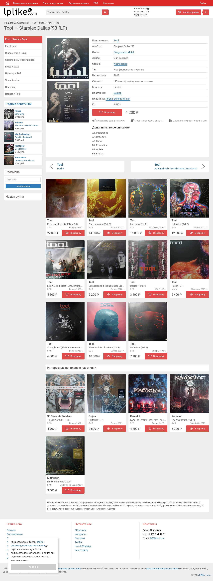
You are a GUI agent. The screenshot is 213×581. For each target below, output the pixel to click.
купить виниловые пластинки (162, 568)
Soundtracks (12, 80)
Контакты (108, 3)
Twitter (78, 542)
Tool (116, 40)
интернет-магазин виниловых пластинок (58, 568)
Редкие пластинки (18, 104)
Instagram (80, 534)
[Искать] (105, 12)
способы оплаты (154, 120)
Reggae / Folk (12, 93)
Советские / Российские (19, 59)
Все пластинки (15, 534)
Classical (10, 87)
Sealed (117, 92)
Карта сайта (81, 550)
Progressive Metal (124, 52)
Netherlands (120, 63)
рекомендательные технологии (28, 545)
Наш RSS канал (83, 546)
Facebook (80, 538)
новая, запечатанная (118, 98)
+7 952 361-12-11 (142, 11)
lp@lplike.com (140, 14)
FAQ (96, 3)
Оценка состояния (79, 3)
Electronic (10, 46)
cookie (40, 542)
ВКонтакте (80, 530)
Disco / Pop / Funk (15, 53)
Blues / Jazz (12, 66)
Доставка (178, 120)
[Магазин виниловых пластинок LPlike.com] (7, 3)
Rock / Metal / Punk (16, 39)
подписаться (23, 186)
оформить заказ (185, 17)
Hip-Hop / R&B (13, 73)
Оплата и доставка (53, 3)
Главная (11, 530)
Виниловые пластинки (25, 3)
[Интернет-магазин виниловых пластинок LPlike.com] (25, 12)
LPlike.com (205, 575)
